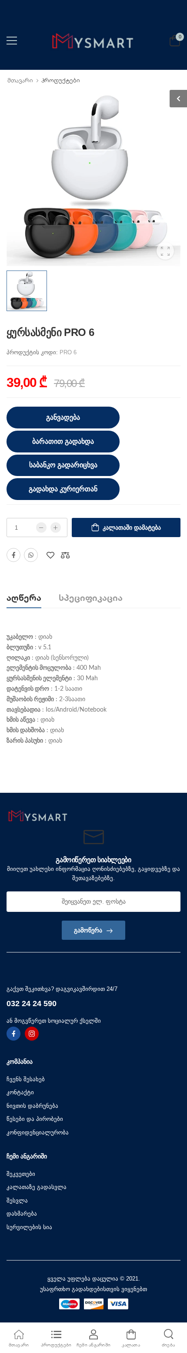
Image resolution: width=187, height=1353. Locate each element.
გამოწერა (88, 930)
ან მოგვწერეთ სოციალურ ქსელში (54, 1020)
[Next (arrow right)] (63, 784)
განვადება (63, 417)
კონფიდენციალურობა (38, 1132)
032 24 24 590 (32, 1003)
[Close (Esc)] (138, 782)
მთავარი (20, 80)
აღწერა (24, 597)
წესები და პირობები (35, 1119)
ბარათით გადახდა (63, 441)
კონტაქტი (20, 1092)
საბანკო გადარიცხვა (63, 465)
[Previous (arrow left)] (52, 784)
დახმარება (22, 1213)
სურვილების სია (29, 1227)
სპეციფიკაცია (91, 597)
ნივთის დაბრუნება (32, 1106)
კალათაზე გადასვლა (37, 1187)
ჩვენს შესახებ (26, 1079)
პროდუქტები (60, 80)
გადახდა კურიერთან (63, 489)
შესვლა (17, 1200)
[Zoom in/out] (135, 782)
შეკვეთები (21, 1174)
